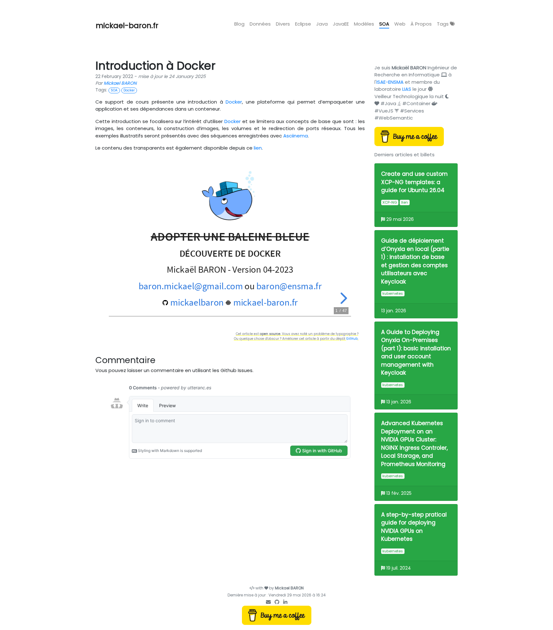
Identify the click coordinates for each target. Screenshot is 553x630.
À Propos (421, 23)
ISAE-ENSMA (390, 82)
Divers (283, 23)
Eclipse (303, 23)
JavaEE (341, 23)
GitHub (352, 338)
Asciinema (295, 135)
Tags (443, 23)
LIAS (406, 89)
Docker (234, 101)
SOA (384, 23)
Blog (239, 23)
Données (260, 23)
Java (322, 23)
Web (399, 23)
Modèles (364, 23)
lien (258, 147)
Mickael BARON (120, 83)
